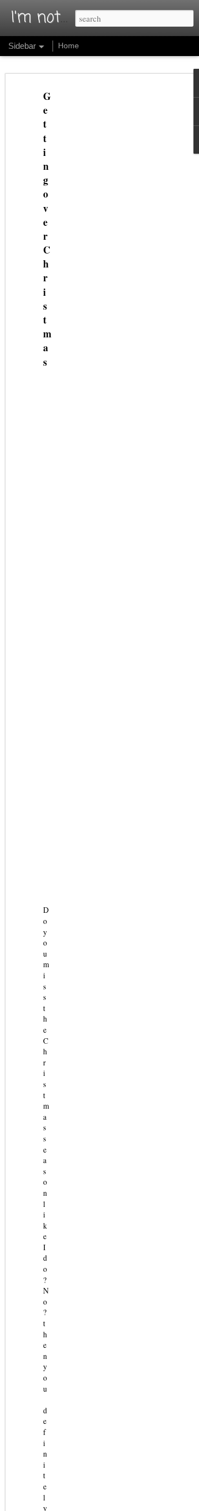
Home (68, 45)
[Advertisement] (104, 264)
